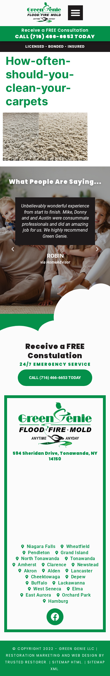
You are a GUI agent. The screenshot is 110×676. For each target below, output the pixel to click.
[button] (75, 12)
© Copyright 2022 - (35, 648)
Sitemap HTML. (67, 662)
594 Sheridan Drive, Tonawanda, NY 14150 (55, 456)
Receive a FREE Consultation (55, 30)
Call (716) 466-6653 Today (55, 36)
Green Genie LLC (77, 648)
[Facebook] (55, 616)
